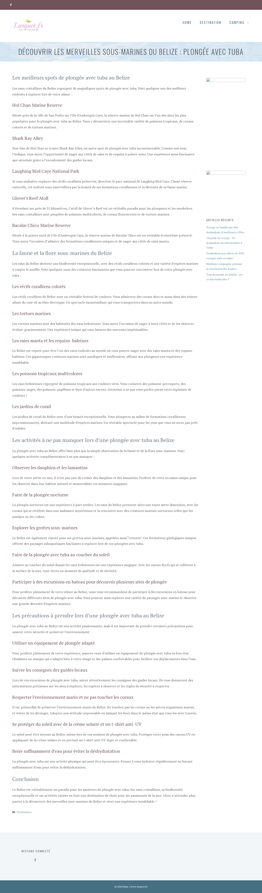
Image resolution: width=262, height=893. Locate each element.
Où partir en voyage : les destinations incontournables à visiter (224, 242)
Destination (210, 22)
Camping (236, 22)
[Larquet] (28, 25)
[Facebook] (11, 4)
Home (187, 22)
